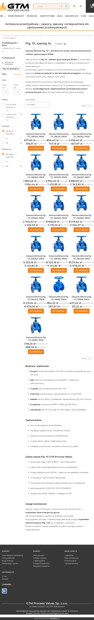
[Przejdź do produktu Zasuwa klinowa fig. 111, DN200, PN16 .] (58, 162)
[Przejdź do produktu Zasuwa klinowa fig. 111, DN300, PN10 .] (58, 202)
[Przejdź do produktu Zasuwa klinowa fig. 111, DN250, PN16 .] (35, 202)
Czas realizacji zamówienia (12, 555)
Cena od (4, 86)
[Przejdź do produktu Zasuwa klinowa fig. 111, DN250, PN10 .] (81, 162)
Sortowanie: (30, 100)
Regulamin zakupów (41, 566)
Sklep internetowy (46, 619)
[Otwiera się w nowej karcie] (4, 591)
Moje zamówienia (72, 558)
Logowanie (69, 555)
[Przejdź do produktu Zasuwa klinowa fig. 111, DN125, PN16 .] (58, 121)
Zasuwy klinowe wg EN (55, 35)
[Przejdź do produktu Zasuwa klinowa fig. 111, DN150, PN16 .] (81, 121)
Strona (83, 106)
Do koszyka (36, 148)
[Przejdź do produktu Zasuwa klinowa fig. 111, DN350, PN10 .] (35, 243)
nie (7, 143)
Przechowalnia (70, 561)
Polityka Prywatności (41, 563)
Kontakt (5, 579)
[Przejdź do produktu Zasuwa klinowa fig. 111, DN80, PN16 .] (35, 324)
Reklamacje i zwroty (10, 563)
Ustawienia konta (71, 563)
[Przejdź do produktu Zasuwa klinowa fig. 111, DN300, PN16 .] (81, 202)
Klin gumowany (86, 35)
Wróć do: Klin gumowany (9, 63)
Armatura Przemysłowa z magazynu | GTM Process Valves (23, 35)
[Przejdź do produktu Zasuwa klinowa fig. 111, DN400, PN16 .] (35, 284)
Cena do (16, 86)
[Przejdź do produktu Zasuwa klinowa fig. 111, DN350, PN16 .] (58, 243)
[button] (66, 6)
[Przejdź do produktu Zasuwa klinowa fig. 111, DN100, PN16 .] (35, 121)
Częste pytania (39, 561)
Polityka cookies (39, 558)
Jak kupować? (38, 555)
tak (7, 138)
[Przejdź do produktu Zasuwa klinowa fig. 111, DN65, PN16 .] (81, 284)
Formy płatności (8, 558)
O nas (4, 576)
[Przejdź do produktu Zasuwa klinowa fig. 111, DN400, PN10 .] (81, 243)
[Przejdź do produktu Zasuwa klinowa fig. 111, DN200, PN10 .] (35, 162)
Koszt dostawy (7, 561)
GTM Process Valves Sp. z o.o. (11, 107)
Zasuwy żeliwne (71, 35)
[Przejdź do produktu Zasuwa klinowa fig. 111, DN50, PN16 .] (58, 284)
